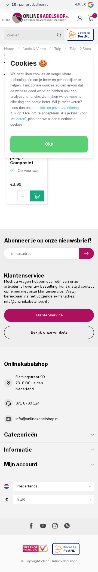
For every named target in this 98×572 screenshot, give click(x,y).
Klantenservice (49, 315)
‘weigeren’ (18, 119)
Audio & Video (34, 49)
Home (9, 49)
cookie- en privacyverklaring (57, 108)
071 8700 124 (27, 403)
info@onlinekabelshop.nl (25, 301)
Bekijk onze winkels (49, 332)
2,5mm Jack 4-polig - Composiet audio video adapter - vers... (26, 158)
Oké (49, 144)
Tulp (57, 49)
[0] (91, 18)
